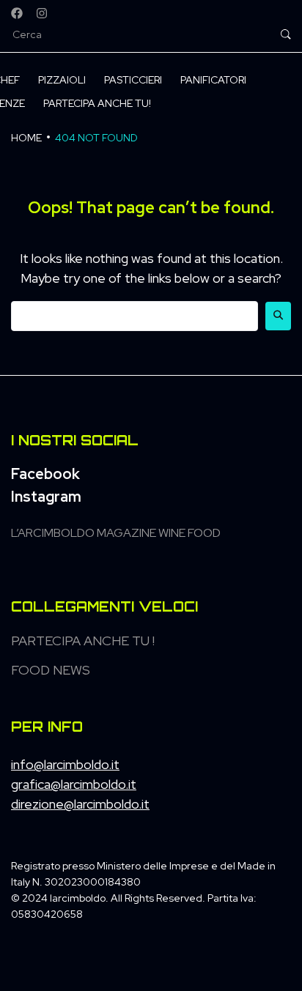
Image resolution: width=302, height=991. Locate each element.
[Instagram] (42, 13)
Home (26, 137)
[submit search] (286, 34)
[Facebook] (17, 13)
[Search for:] (134, 316)
